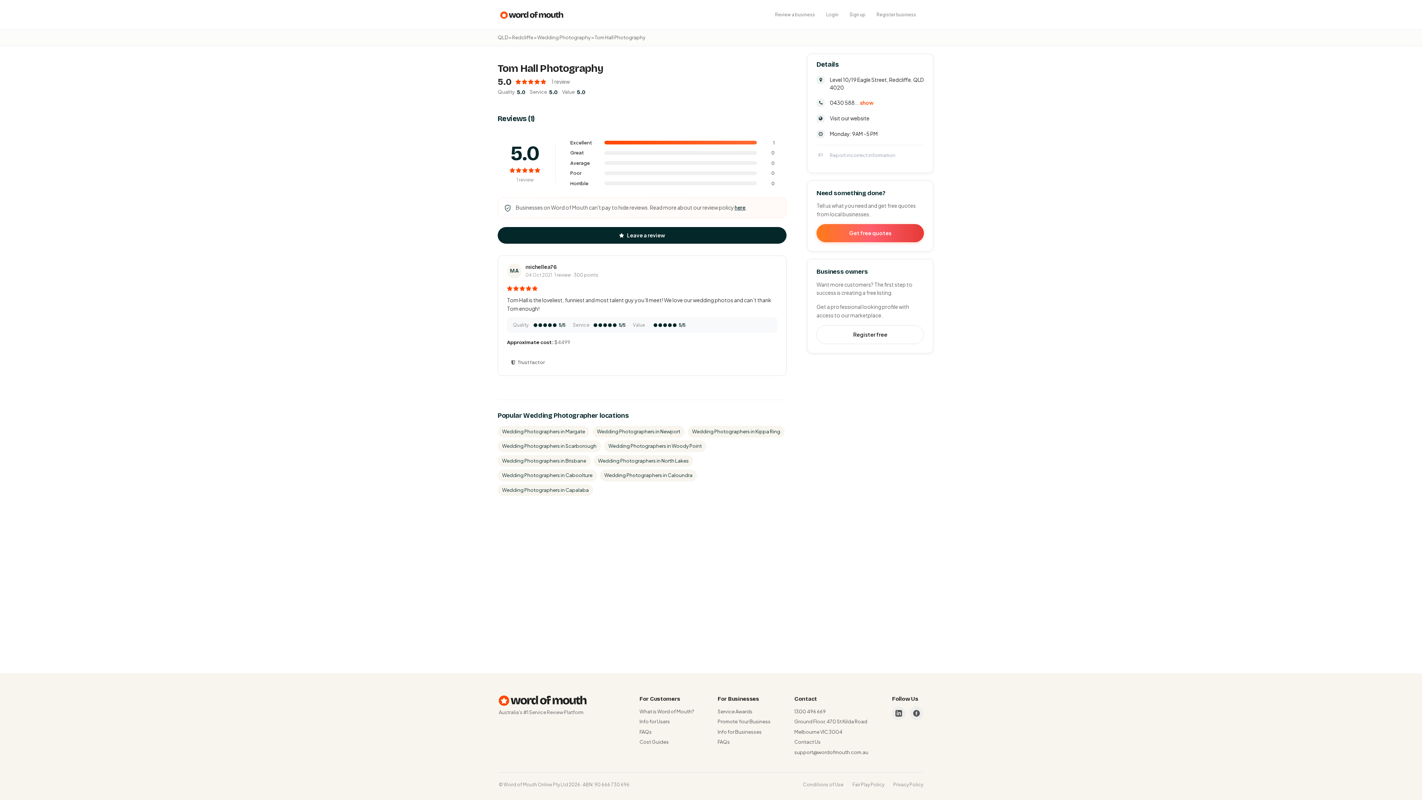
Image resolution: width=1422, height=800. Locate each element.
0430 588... (852, 102)
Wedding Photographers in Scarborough (549, 446)
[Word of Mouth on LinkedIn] (898, 713)
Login (832, 14)
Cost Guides (654, 742)
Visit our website (849, 118)
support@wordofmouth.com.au (831, 752)
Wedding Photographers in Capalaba (545, 490)
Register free (870, 334)
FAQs (646, 732)
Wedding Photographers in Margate (543, 431)
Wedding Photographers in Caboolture (547, 475)
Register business (896, 14)
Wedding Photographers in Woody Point (655, 446)
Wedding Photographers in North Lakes (643, 461)
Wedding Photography (564, 37)
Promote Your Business (744, 721)
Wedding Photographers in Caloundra (648, 475)
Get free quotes (870, 233)
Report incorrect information (862, 155)
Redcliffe (522, 37)
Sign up (857, 14)
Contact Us (807, 742)
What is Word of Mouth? (667, 711)
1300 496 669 (810, 711)
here (740, 207)
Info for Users (655, 721)
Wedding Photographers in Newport (638, 431)
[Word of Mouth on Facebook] (916, 713)
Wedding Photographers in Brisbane (544, 461)
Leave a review (646, 235)
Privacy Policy (908, 784)
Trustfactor (531, 362)
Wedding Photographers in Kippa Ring (736, 431)
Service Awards (735, 711)
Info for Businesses (740, 732)
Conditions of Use (823, 784)
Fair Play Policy (868, 784)
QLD (503, 37)
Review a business (795, 14)
